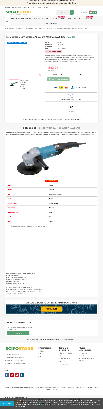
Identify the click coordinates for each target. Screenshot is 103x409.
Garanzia (62, 356)
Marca (47, 42)
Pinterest (17, 375)
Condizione (48, 46)
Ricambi (42, 354)
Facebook (7, 375)
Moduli (42, 356)
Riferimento (48, 44)
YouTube (12, 375)
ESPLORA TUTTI (51, 309)
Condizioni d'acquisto (66, 353)
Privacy (62, 361)
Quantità (54, 74)
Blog (46, 7)
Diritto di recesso (65, 358)
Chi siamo (43, 351)
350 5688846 (23, 7)
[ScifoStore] (19, 12)
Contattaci (39, 7)
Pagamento (84, 353)
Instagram (22, 375)
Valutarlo (18, 333)
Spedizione (84, 356)
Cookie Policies (64, 364)
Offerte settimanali (11, 7)
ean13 (47, 48)
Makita (71, 37)
